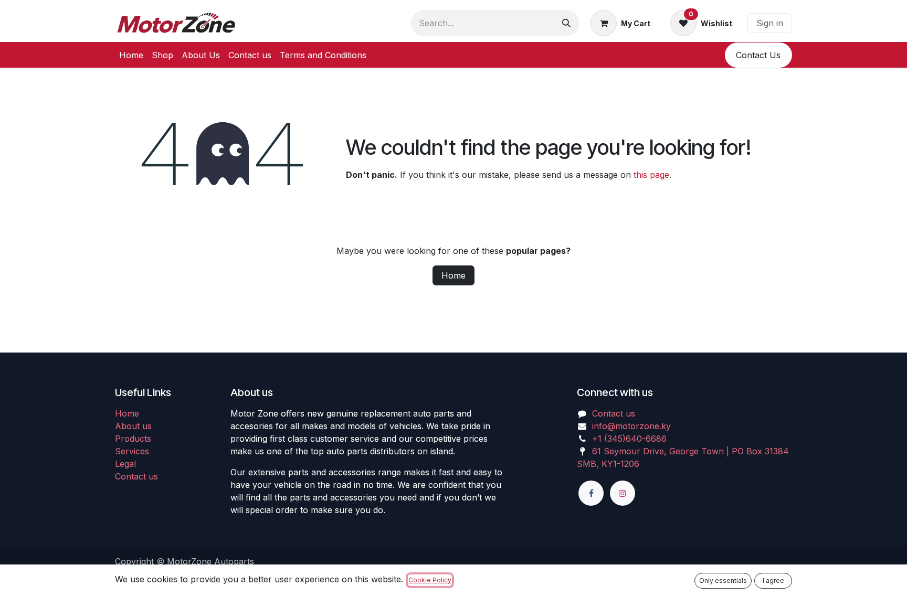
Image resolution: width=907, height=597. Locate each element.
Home (453, 275)
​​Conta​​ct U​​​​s (758, 55)
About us (133, 426)
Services (132, 451)
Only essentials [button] (723, 580)
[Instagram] (622, 493)
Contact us (136, 476)
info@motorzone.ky (631, 426)
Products (133, 438)
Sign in (769, 23)
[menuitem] (131, 55)
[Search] (566, 23)
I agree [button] (773, 580)
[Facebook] (591, 493)
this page (651, 174)
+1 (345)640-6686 (629, 438)
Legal (125, 464)
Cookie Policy (429, 580)
